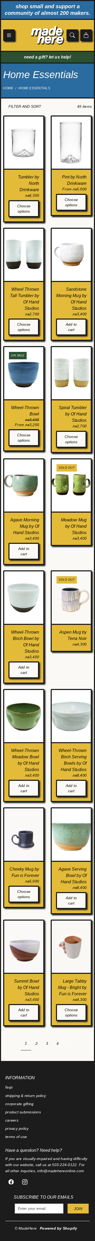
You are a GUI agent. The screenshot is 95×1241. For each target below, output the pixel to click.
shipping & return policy (25, 1096)
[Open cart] (86, 35)
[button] (9, 35)
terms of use (16, 1137)
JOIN (78, 1209)
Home (8, 88)
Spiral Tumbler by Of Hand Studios (73, 414)
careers (11, 1120)
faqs (9, 1087)
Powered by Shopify (58, 1228)
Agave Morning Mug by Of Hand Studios (24, 526)
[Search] (72, 35)
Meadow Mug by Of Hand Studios (74, 526)
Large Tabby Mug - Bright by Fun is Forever (72, 987)
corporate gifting (19, 1104)
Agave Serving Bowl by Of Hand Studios (73, 875)
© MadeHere (26, 1228)
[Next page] (68, 1043)
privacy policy (17, 1128)
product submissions (23, 1112)
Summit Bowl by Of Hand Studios (26, 987)
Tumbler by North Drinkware (28, 183)
